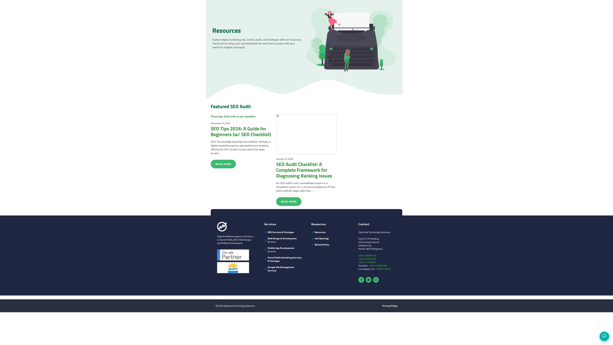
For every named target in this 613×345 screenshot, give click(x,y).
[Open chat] (604, 336)
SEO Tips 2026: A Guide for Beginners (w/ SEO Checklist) (241, 131)
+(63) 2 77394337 (367, 262)
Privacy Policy (389, 305)
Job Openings (322, 238)
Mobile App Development (281, 247)
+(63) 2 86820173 (367, 255)
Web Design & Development (282, 238)
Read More (223, 164)
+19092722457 (383, 268)
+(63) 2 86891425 (367, 258)
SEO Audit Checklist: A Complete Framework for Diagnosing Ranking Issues (304, 170)
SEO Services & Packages (281, 232)
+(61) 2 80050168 (378, 265)
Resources (320, 232)
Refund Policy (322, 244)
